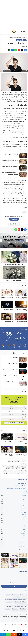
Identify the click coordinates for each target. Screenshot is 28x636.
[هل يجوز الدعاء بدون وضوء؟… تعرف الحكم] (23, 168)
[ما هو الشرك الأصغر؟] (5, 565)
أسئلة (24, 497)
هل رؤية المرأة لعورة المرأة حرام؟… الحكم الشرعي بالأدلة (14, 243)
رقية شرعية (8, 468)
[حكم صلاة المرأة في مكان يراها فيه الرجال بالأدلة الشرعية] (21, 292)
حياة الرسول (23, 514)
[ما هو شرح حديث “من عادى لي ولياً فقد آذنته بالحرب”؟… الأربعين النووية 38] (23, 555)
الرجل (24, 529)
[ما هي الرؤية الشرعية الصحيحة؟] (7, 449)
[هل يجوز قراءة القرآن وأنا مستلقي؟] (23, 155)
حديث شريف (18, 468)
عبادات (23, 499)
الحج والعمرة (23, 505)
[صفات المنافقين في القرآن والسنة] (21, 449)
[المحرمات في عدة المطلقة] (7, 304)
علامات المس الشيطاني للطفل (12, 381)
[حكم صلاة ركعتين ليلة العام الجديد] (21, 304)
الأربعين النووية (17, 461)
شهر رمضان (24, 473)
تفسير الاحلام (23, 512)
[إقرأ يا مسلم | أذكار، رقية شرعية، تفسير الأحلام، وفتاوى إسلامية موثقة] (14, 31)
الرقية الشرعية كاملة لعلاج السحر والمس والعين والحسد (16, 466)
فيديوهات (24, 535)
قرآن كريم (5, 473)
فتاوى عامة (23, 533)
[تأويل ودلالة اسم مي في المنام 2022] (23, 377)
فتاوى (24, 522)
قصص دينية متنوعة (21, 546)
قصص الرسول (22, 541)
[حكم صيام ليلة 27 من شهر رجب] (21, 316)
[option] (14, 240)
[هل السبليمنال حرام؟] (23, 359)
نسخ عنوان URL (14, 219)
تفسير (4, 466)
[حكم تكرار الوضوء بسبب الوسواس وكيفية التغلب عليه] (23, 161)
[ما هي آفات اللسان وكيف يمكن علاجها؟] (14, 565)
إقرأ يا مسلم (24, 461)
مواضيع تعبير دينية (21, 503)
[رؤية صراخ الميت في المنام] (23, 365)
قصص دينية (24, 537)
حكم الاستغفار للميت (9, 321)
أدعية (24, 518)
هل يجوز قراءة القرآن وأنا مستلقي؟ (11, 154)
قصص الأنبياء (22, 539)
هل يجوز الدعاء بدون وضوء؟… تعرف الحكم (10, 166)
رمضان (11, 470)
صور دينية (24, 524)
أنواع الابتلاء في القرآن (9, 441)
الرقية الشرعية (23, 463)
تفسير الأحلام (24, 468)
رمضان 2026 (6, 470)
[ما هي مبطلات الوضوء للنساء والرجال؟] (5, 560)
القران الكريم (23, 510)
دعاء (13, 468)
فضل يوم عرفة (11, 473)
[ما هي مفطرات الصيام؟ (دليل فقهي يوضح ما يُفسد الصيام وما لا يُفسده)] (23, 174)
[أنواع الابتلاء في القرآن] (7, 436)
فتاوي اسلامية (16, 37)
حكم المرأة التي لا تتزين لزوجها (15, 137)
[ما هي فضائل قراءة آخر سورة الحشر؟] (21, 436)
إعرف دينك (21, 240)
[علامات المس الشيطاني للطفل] (23, 383)
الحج (12, 461)
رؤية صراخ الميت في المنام (12, 363)
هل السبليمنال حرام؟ (14, 357)
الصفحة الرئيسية (22, 37)
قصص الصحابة (22, 544)
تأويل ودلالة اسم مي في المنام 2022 (11, 375)
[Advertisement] (14, 14)
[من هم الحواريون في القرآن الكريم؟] (23, 565)
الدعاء (9, 461)
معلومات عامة (22, 501)
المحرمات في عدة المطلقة (8, 309)
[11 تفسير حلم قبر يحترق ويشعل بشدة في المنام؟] (23, 371)
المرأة (11, 37)
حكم (24, 212)
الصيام (24, 520)
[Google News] (14, 224)
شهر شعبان (18, 473)
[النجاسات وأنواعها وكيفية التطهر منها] (7, 292)
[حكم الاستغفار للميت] (7, 316)
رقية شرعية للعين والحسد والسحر (20, 470)
